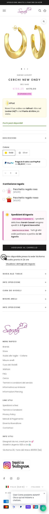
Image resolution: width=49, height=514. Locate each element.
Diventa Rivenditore (12, 423)
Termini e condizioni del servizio (18, 382)
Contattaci (8, 427)
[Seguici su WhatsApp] (18, 478)
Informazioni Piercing (13, 391)
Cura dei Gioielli (10, 364)
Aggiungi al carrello (24, 247)
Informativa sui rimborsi (14, 387)
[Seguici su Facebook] (4, 478)
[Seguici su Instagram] (11, 478)
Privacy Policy (9, 414)
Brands (6, 346)
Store (5, 351)
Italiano (35, 487)
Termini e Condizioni (12, 410)
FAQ (5, 373)
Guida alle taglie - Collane (15, 355)
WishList (6, 369)
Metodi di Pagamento (13, 418)
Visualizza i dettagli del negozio (20, 264)
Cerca (6, 378)
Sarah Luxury (24, 75)
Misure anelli (8, 360)
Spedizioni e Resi (10, 405)
